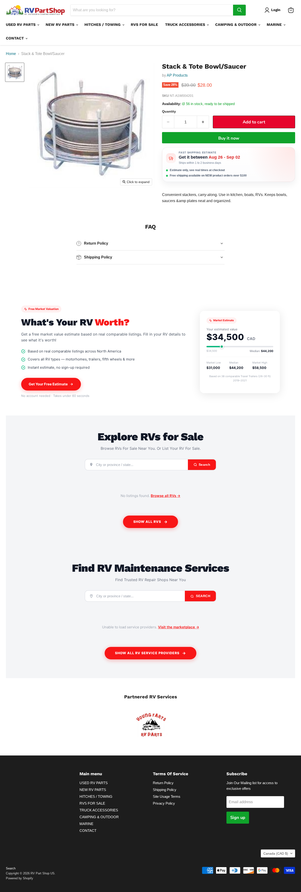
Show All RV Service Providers (147, 653)
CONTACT (15, 38)
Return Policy (163, 783)
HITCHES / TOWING (103, 24)
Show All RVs (147, 522)
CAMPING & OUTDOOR (236, 24)
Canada (275, 853)
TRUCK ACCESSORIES (185, 24)
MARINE (275, 24)
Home (11, 54)
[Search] (239, 10)
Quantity (169, 111)
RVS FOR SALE (144, 24)
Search (202, 596)
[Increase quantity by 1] (203, 122)
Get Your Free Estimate (48, 384)
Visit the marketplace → (178, 627)
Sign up (237, 817)
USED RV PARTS (21, 24)
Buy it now (228, 138)
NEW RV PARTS (60, 24)
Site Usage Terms (166, 796)
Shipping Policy (164, 790)
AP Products (177, 75)
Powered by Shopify (19, 878)
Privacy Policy (164, 803)
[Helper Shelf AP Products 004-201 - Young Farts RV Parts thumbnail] (14, 72)
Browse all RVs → (165, 495)
